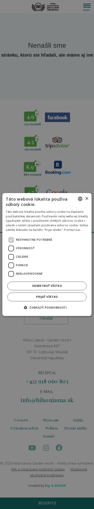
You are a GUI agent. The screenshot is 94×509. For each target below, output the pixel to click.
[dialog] (46, 254)
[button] (47, 307)
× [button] (86, 198)
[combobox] (80, 198)
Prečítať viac (72, 230)
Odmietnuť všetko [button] (47, 286)
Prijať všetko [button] (47, 297)
